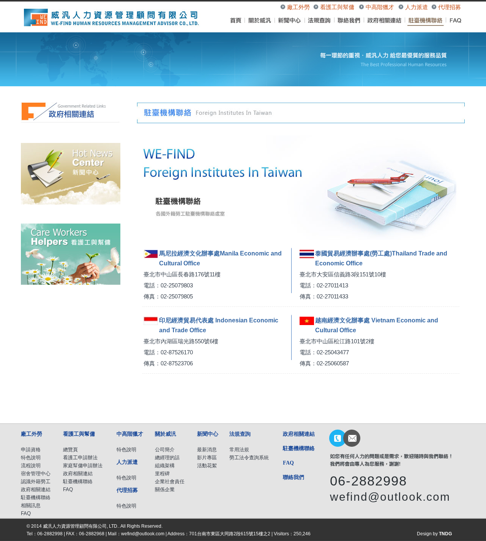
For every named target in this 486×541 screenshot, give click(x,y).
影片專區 (207, 457)
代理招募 (449, 7)
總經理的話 (167, 457)
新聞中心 (207, 434)
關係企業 (165, 489)
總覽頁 (70, 449)
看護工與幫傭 (337, 7)
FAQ (26, 513)
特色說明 (31, 457)
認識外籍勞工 (35, 481)
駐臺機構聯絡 (35, 497)
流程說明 (31, 465)
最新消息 (207, 449)
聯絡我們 (293, 477)
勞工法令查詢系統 (249, 457)
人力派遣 (416, 7)
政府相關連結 (35, 489)
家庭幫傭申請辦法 (83, 465)
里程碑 (162, 473)
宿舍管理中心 (35, 473)
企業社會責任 (170, 481)
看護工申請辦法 (80, 457)
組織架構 (165, 465)
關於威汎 (165, 434)
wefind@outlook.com (390, 496)
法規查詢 (240, 434)
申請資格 (31, 449)
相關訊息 (31, 505)
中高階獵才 (380, 7)
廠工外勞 (298, 7)
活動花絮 (207, 465)
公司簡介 (165, 449)
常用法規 (239, 449)
